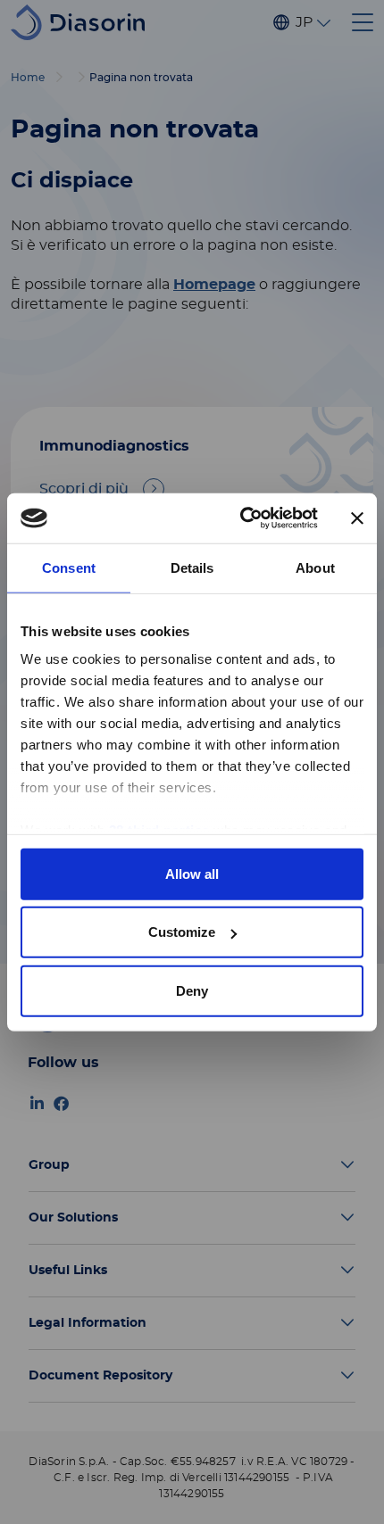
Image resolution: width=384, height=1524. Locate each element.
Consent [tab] (69, 567)
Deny (192, 990)
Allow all (192, 873)
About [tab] (315, 567)
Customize (181, 932)
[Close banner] (357, 518)
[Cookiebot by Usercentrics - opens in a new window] (241, 518)
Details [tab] (192, 567)
